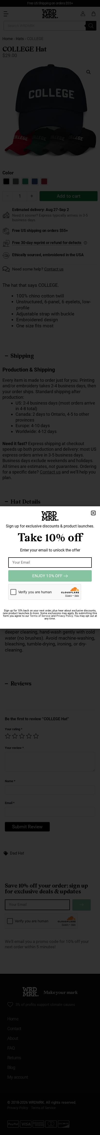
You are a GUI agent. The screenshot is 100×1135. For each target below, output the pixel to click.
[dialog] (50, 567)
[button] (93, 513)
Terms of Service (40, 616)
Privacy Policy (64, 616)
